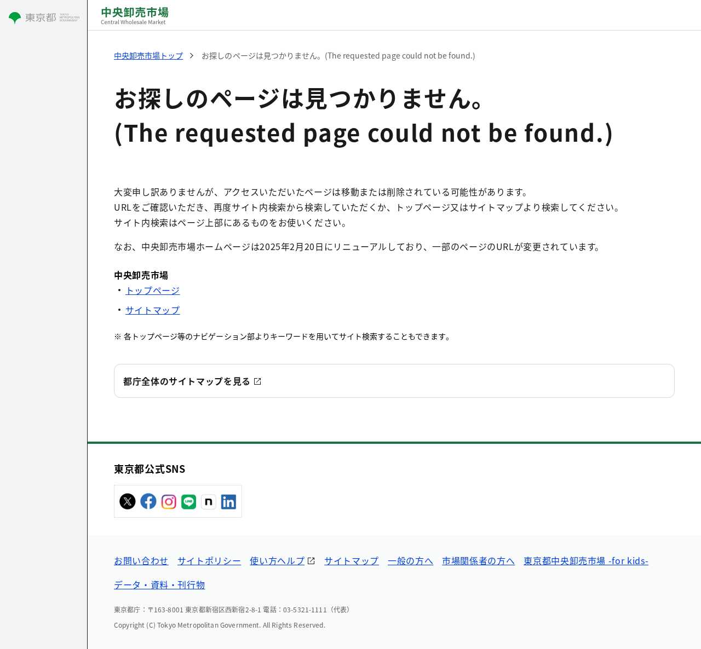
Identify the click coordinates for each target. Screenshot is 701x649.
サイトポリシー (209, 560)
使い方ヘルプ (277, 560)
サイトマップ (152, 309)
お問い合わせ (141, 560)
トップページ (152, 290)
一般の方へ (410, 560)
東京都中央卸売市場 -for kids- (586, 560)
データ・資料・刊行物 (159, 584)
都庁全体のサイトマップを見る (187, 380)
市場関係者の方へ (478, 560)
